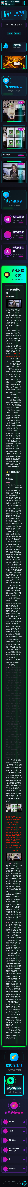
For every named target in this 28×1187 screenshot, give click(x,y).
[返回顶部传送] (24, 1183)
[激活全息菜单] (23, 3)
